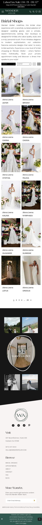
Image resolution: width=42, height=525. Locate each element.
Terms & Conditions (19, 507)
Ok (40, 519)
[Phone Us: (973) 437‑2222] (30, 11)
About (8, 469)
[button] (3, 12)
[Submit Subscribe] (34, 500)
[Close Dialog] (2, 519)
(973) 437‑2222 (11, 447)
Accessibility (36, 507)
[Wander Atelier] (11, 12)
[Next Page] (31, 300)
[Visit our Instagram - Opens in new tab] (18, 425)
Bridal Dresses (11, 463)
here (24, 523)
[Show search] (33, 11)
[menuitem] (3, 12)
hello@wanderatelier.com (16, 450)
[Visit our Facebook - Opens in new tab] (13, 425)
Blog (7, 478)
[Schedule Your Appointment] (39, 11)
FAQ (7, 475)
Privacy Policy (28, 507)
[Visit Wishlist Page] (36, 12)
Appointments (11, 466)
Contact (9, 472)
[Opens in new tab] (15, 325)
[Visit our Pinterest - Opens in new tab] (29, 425)
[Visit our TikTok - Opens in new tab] (24, 425)
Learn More (21, 6)
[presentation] (11, 82)
